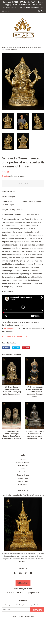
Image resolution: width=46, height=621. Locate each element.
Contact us (23, 472)
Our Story (23, 459)
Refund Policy (23, 481)
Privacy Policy (23, 478)
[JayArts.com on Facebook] (15, 573)
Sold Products (23, 465)
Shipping (5, 176)
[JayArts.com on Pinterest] (20, 573)
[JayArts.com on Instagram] (25, 573)
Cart (42, 11)
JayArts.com (29, 616)
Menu (6, 11)
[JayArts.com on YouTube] (31, 573)
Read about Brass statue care (14, 336)
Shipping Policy (23, 484)
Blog (23, 469)
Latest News (23, 491)
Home (3, 47)
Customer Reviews (23, 462)
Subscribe (37, 610)
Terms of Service (23, 475)
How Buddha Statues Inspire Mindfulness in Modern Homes (23, 495)
